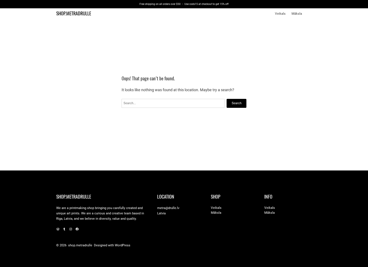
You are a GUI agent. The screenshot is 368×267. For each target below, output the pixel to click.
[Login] (310, 14)
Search (237, 103)
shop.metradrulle (73, 13)
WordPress (122, 245)
